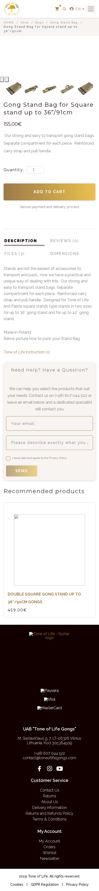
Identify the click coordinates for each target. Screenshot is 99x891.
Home (9, 22)
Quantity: (14, 170)
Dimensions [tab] (64, 253)
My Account (49, 841)
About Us (49, 802)
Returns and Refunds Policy (49, 813)
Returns (49, 796)
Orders (49, 847)
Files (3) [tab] (14, 253)
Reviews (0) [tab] (64, 241)
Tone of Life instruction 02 (27, 352)
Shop (24, 22)
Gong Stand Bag (64, 22)
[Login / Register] (71, 9)
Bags (39, 22)
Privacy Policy (58, 458)
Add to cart (50, 191)
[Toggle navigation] (90, 9)
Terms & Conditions (50, 819)
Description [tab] (20, 241)
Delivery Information (49, 807)
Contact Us (49, 790)
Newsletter (49, 858)
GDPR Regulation (45, 884)
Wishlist (49, 852)
